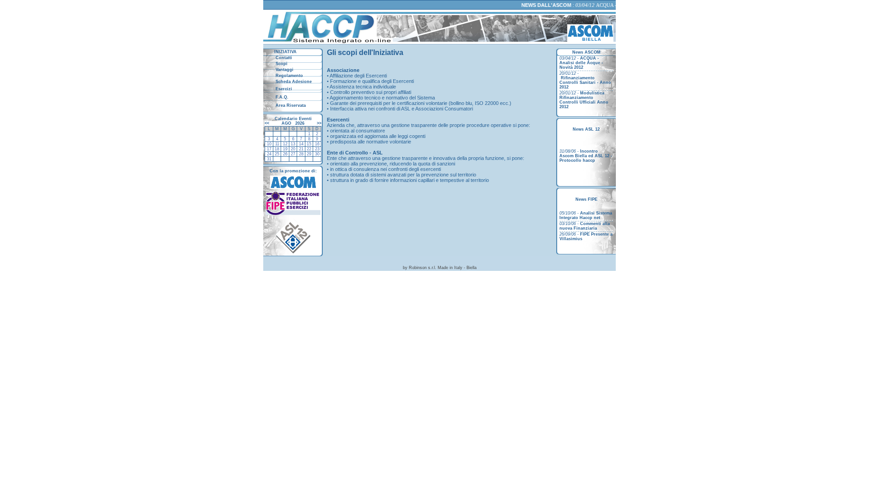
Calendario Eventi (293, 118)
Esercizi (283, 89)
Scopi (281, 63)
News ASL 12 (586, 129)
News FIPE (586, 199)
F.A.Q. (281, 97)
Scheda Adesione (293, 81)
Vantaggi (283, 69)
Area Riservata (290, 105)
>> (318, 123)
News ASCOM (586, 52)
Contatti (283, 57)
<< (268, 123)
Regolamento (288, 75)
